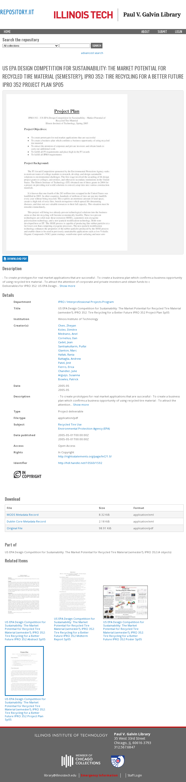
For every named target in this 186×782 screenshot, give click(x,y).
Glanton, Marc (67, 350)
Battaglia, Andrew (69, 358)
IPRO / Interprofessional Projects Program (86, 302)
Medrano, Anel (68, 333)
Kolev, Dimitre (67, 329)
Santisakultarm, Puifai (72, 346)
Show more (67, 286)
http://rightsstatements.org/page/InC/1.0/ (85, 456)
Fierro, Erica (66, 367)
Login (178, 32)
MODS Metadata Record (23, 514)
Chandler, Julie (67, 371)
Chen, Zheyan (67, 325)
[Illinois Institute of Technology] (71, 735)
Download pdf (17, 259)
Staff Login (135, 775)
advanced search (92, 53)
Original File (15, 528)
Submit (162, 32)
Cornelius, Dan (67, 338)
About (145, 32)
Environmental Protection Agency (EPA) (84, 428)
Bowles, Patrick (68, 379)
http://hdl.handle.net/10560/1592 (80, 463)
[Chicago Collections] (81, 766)
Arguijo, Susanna (69, 375)
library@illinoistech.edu (60, 775)
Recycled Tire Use (70, 424)
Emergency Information (99, 775)
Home (7, 32)
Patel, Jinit (64, 363)
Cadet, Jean (65, 342)
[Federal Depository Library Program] (117, 766)
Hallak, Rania (66, 354)
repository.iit (17, 11)
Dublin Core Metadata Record (26, 521)
